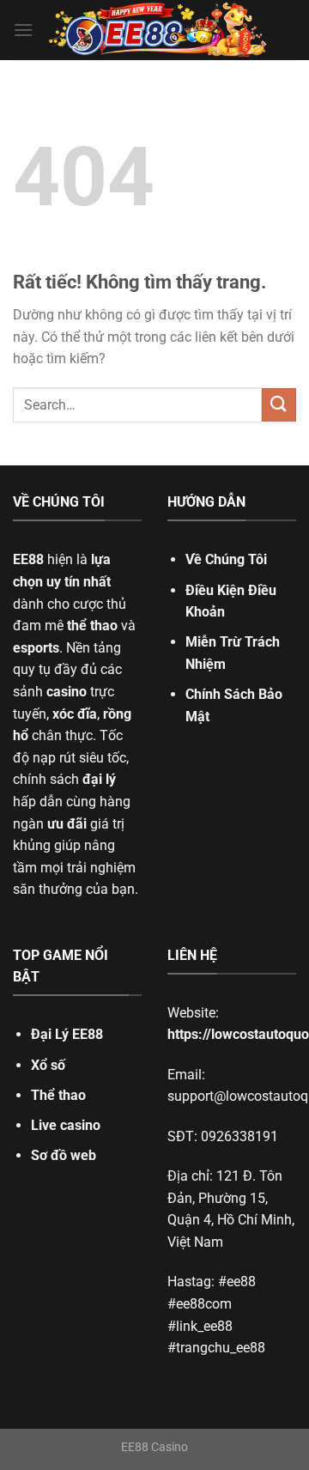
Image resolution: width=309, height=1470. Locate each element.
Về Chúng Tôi (226, 559)
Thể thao (58, 1095)
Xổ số (48, 1065)
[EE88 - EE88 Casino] (158, 30)
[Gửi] (279, 405)
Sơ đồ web (63, 1155)
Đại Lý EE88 (67, 1034)
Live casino (65, 1125)
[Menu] (23, 30)
